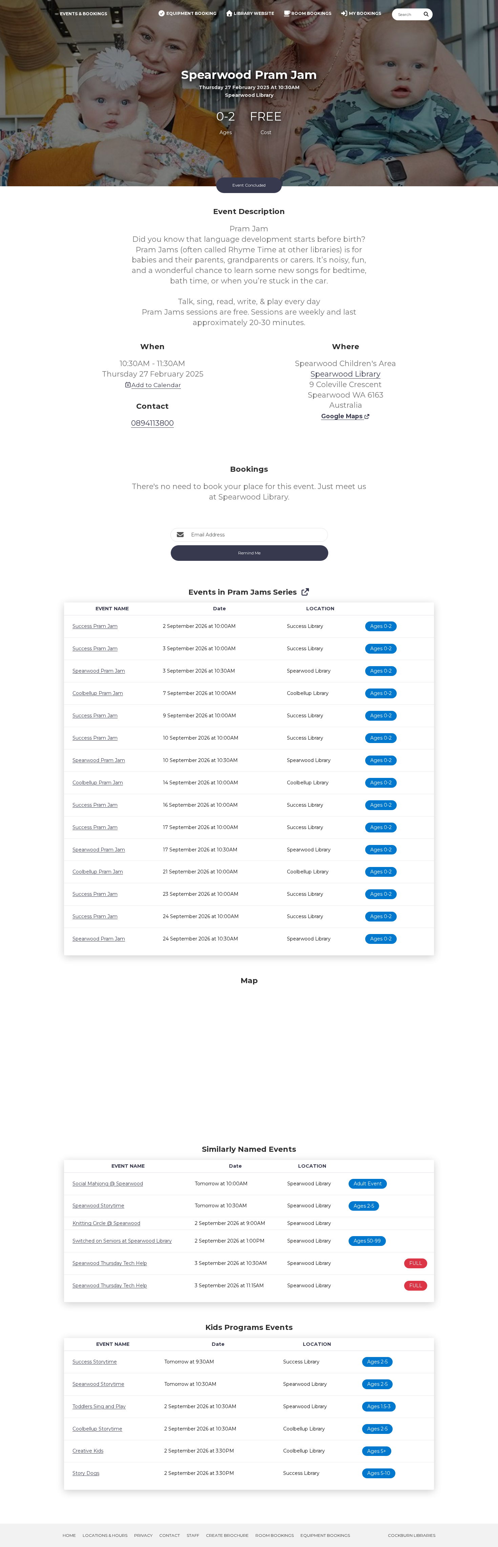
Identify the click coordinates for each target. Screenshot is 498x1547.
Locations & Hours (105, 1535)
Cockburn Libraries (411, 1535)
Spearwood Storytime (98, 1206)
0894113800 (152, 423)
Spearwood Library (345, 374)
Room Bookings (274, 1535)
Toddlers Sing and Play (99, 1406)
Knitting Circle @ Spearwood (106, 1223)
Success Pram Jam (95, 626)
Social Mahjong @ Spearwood (107, 1184)
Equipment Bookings (325, 1535)
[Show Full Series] (305, 592)
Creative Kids (87, 1451)
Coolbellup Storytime (97, 1429)
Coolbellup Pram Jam (97, 693)
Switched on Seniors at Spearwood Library (122, 1241)
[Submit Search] (426, 14)
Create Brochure (227, 1535)
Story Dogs (85, 1473)
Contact (169, 1535)
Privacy (143, 1535)
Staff (193, 1535)
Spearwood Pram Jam (98, 671)
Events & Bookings (83, 13)
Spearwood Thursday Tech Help (109, 1263)
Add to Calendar (156, 384)
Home (69, 1535)
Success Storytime (94, 1362)
